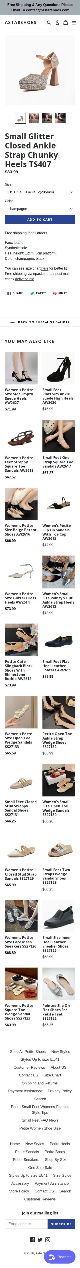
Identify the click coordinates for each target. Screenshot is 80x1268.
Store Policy (19, 1191)
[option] (20, 118)
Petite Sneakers (26, 1160)
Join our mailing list (40, 1213)
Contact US (28, 1075)
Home (15, 1144)
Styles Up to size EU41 (40, 1059)
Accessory (20, 1183)
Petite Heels (60, 1144)
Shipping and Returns (40, 1083)
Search (40, 1099)
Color (9, 201)
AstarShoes (21, 22)
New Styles (60, 1052)
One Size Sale (40, 1168)
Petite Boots (55, 1152)
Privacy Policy (60, 1091)
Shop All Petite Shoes (28, 1052)
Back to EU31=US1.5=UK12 (43, 322)
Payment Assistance (25, 1091)
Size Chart (52, 1075)
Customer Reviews (29, 1067)
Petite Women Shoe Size (40, 1128)
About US (58, 1067)
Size (8, 184)
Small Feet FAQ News (40, 1120)
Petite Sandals (27, 1152)
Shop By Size (56, 1160)
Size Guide (62, 1175)
